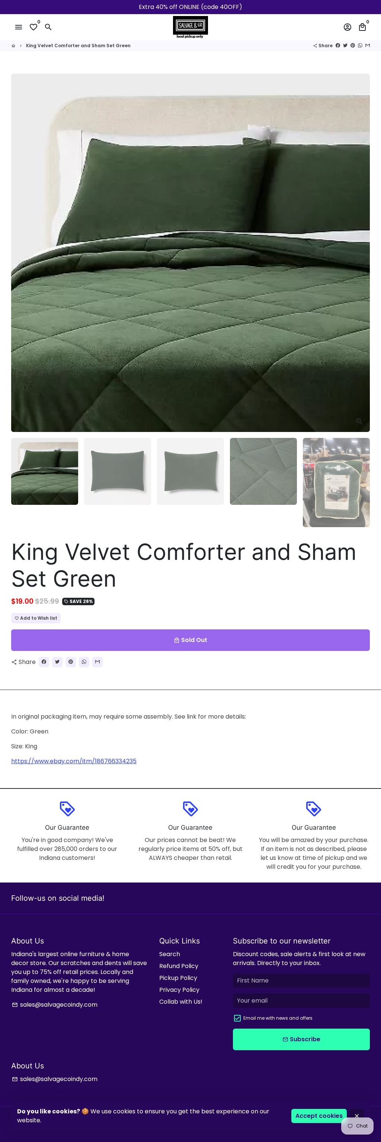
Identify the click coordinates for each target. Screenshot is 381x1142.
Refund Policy (178, 966)
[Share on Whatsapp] (360, 45)
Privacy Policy (179, 989)
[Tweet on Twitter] (345, 45)
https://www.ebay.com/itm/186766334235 (74, 761)
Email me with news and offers (278, 1018)
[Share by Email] (367, 45)
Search (169, 954)
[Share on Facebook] (338, 45)
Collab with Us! (180, 1001)
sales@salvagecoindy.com (54, 1004)
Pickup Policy (178, 978)
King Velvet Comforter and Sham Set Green (78, 45)
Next (360, 253)
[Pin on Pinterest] (352, 45)
